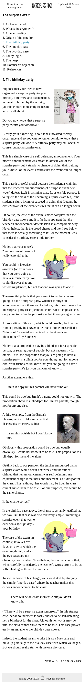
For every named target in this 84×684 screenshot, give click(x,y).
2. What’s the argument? (18, 28)
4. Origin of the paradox (17, 37)
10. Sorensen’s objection (18, 65)
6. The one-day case (15, 46)
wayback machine (55, 678)
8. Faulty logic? (12, 56)
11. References (11, 69)
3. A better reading (14, 33)
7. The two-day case (15, 51)
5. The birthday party (16, 42)
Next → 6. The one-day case (63, 661)
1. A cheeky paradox (15, 24)
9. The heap (10, 60)
